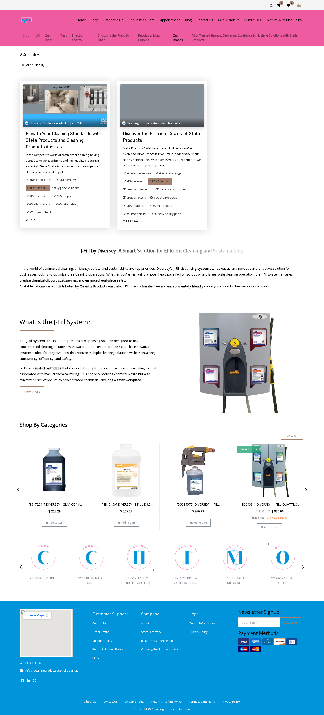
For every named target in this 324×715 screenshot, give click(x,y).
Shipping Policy (102, 641)
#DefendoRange (40, 180)
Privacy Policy (199, 632)
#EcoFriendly (37, 188)
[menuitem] (81, 20)
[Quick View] (81, 462)
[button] (81, 451)
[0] (278, 5)
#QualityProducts (165, 198)
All (38, 35)
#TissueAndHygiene (42, 212)
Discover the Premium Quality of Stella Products (161, 137)
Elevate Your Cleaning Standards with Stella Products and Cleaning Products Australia (63, 140)
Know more (31, 391)
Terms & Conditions (203, 623)
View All (292, 436)
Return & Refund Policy (107, 649)
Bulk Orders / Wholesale (157, 641)
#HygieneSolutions (67, 188)
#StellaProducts (39, 204)
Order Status (101, 632)
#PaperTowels (39, 196)
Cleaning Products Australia (159, 649)
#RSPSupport (65, 196)
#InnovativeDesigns (173, 189)
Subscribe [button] (291, 622)
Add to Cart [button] (55, 523)
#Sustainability (68, 204)
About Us (147, 623)
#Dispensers (68, 180)
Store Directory (151, 632)
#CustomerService (139, 173)
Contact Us (99, 623)
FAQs (95, 658)
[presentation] (18, 489)
